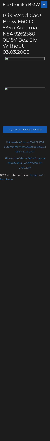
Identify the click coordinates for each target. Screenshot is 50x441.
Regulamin (6, 179)
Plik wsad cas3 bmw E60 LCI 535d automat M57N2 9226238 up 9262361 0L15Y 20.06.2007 (25, 143)
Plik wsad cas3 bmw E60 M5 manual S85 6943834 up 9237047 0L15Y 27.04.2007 (25, 159)
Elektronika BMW (21, 4)
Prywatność (36, 175)
